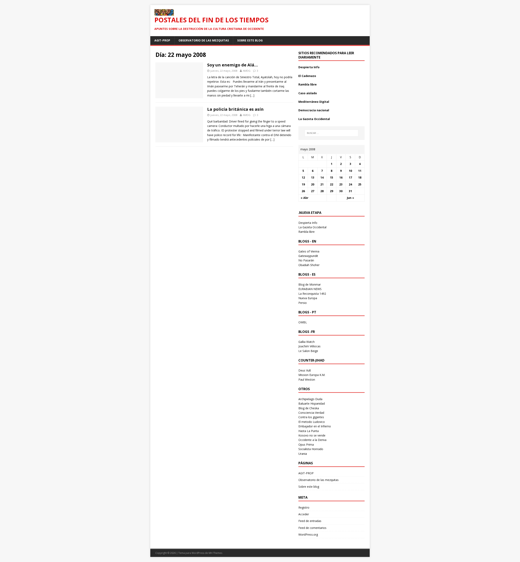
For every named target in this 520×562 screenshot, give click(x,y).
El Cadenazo (307, 76)
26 (303, 191)
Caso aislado (307, 93)
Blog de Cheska (308, 408)
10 (350, 171)
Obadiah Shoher (309, 265)
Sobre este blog (250, 40)
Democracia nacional (313, 110)
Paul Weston (306, 379)
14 (322, 177)
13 (312, 177)
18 (359, 177)
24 (350, 184)
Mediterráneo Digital (313, 102)
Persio (302, 303)
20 (312, 184)
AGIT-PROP (162, 40)
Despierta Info (309, 67)
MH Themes (215, 553)
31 (350, 191)
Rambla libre (307, 84)
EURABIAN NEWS (310, 289)
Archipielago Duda (310, 399)
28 (322, 191)
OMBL (302, 322)
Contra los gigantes (311, 417)
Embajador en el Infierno (314, 426)
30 (340, 191)
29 (331, 191)
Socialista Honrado (310, 449)
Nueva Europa (307, 298)
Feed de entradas (309, 521)
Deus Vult (304, 370)
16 (340, 177)
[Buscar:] (331, 133)
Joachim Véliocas (309, 346)
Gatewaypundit (308, 256)
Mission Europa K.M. (311, 375)
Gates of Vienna (308, 251)
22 (331, 184)
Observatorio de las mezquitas (204, 40)
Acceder (303, 514)
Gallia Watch (306, 342)
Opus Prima (306, 444)
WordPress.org (308, 534)
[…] (252, 95)
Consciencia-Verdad (311, 413)
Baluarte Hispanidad (311, 403)
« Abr (304, 198)
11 (359, 171)
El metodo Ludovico (311, 422)
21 (322, 184)
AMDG (246, 71)
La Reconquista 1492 (312, 294)
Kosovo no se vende (311, 435)
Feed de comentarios (312, 528)
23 (340, 184)
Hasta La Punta (308, 431)
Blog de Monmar (309, 284)
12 (303, 177)
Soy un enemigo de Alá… (232, 65)
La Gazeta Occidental (314, 119)
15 (331, 177)
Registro (303, 507)
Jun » (350, 198)
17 (350, 177)
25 (359, 184)
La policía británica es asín (235, 109)
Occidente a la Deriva (312, 440)
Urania (302, 454)
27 (312, 191)
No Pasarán (306, 260)
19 (303, 184)
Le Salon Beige (308, 351)
